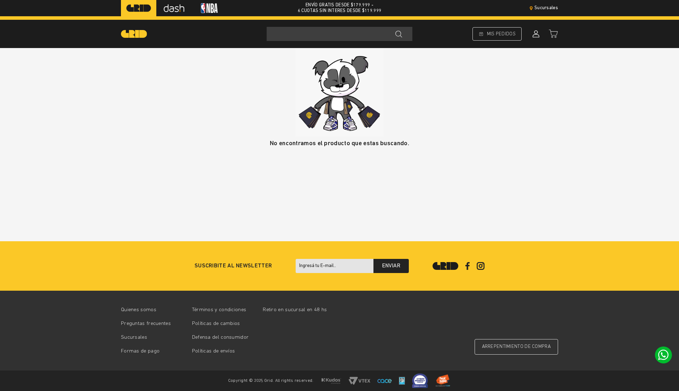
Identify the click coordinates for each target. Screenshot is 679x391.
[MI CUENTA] (535, 34)
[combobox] (339, 34)
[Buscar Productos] (398, 34)
